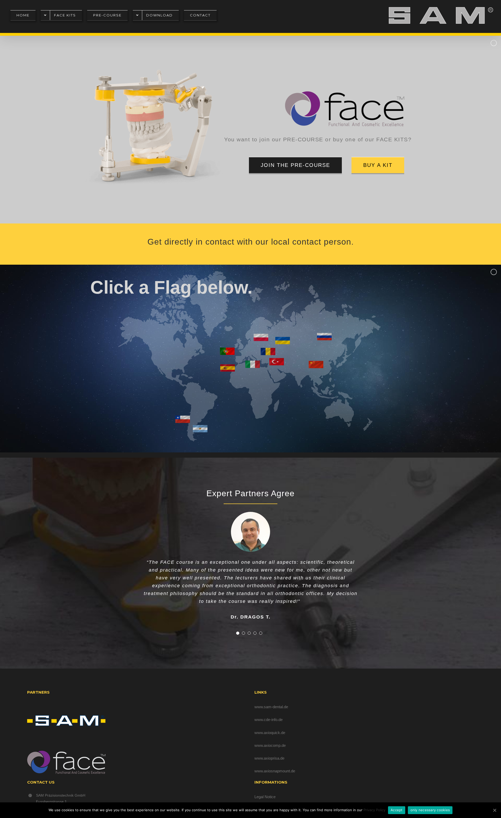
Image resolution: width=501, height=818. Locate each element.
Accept (397, 810)
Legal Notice (265, 797)
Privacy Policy (374, 810)
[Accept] (494, 810)
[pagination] (237, 608)
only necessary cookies (430, 810)
